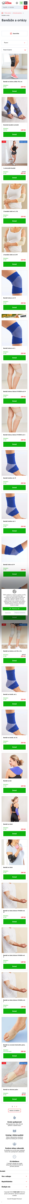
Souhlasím (14, 608)
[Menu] (25, 3)
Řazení (6, 42)
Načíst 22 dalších (14, 1110)
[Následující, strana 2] (14, 1106)
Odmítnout (20, 612)
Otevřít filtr (16, 33)
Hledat (25, 7)
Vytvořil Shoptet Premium (14, 1199)
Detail (14, 91)
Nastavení (8, 612)
